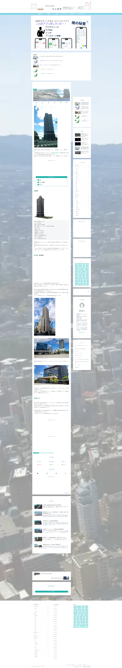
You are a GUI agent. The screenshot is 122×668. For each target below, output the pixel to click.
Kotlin (82, 168)
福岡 (82, 183)
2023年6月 (55, 640)
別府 (82, 176)
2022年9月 (55, 645)
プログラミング (82, 166)
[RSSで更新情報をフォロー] (65, 473)
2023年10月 (55, 632)
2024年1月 (55, 625)
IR (82, 198)
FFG (41, 634)
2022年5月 (55, 653)
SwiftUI (82, 170)
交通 (82, 200)
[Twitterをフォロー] (47, 473)
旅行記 (82, 185)
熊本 (82, 181)
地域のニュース (82, 207)
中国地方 (82, 174)
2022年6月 (55, 651)
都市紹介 (82, 215)
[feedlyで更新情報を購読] (56, 473)
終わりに (40, 184)
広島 (41, 621)
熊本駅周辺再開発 (54, 152)
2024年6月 (55, 619)
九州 (82, 187)
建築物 (82, 211)
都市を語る (82, 196)
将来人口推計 (82, 209)
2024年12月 (55, 608)
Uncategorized (41, 606)
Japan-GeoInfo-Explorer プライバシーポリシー (81, 346)
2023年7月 (55, 638)
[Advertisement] (51, 85)
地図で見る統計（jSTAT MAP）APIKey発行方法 (81, 362)
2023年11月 (55, 630)
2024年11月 (55, 610)
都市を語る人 (82, 310)
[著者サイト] (37, 473)
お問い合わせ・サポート (78, 355)
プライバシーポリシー (78, 357)
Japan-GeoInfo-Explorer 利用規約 (80, 348)
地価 (41, 647)
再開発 (82, 172)
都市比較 (82, 213)
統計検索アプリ (82, 194)
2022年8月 (55, 647)
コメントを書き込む (51, 591)
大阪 (83, 204)
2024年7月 (55, 617)
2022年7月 (55, 649)
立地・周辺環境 (42, 182)
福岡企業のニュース (41, 632)
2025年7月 (55, 606)
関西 (82, 189)
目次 (51, 177)
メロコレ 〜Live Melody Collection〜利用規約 (82, 359)
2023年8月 (55, 636)
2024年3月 (55, 621)
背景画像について (77, 367)
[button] (88, 291)
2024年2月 (55, 623)
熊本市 (35, 149)
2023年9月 (55, 634)
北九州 (41, 619)
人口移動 (82, 202)
